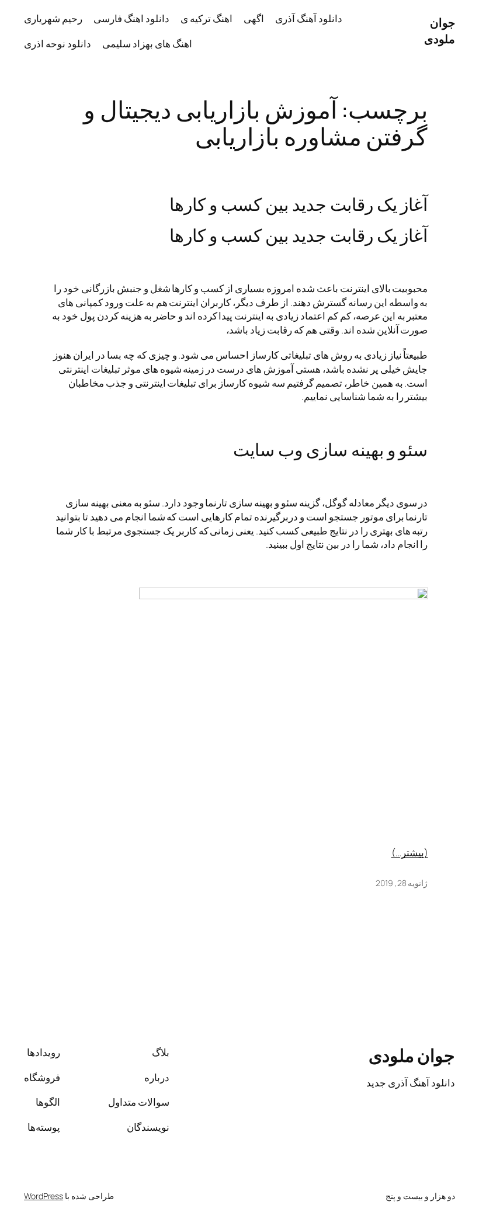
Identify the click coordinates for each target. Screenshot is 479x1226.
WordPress (43, 1195)
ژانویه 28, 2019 (402, 882)
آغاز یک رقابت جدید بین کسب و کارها (298, 204)
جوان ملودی (439, 31)
